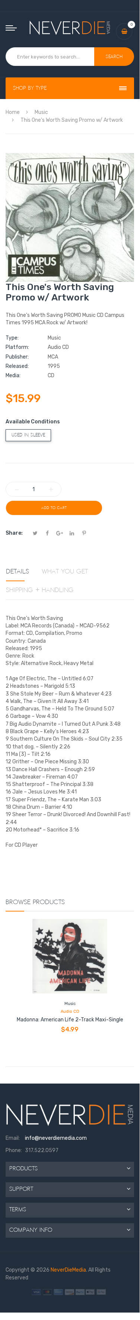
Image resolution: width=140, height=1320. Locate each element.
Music (70, 1003)
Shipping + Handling (40, 590)
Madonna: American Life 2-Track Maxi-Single (70, 1020)
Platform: (17, 347)
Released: (17, 366)
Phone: (14, 1150)
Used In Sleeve (28, 435)
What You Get (65, 571)
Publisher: (17, 357)
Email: (13, 1138)
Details (17, 571)
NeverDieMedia (68, 1270)
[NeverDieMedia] (70, 27)
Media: (13, 375)
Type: (12, 338)
